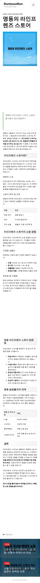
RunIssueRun (13, 4)
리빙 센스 (9, 534)
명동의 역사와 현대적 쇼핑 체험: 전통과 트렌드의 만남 (20, 551)
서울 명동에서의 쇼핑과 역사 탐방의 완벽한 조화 (19, 570)
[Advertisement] (20, 89)
